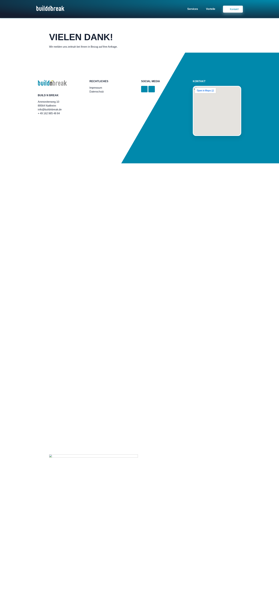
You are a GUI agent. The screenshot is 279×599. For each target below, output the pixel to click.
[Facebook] (151, 89)
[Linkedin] (144, 89)
